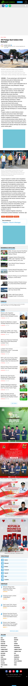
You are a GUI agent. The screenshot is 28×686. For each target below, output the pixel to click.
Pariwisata (16, 657)
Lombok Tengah (18, 649)
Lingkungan (17, 647)
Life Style (3, 647)
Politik (2, 661)
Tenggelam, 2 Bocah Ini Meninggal (11, 222)
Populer (20, 2)
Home (2, 37)
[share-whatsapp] (10, 6)
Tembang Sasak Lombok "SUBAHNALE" (9, 596)
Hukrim (6, 560)
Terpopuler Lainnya (14, 631)
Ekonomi (6, 563)
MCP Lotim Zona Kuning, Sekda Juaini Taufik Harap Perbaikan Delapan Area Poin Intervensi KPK (9, 359)
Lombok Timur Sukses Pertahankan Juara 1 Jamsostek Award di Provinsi (9, 350)
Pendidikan (3, 659)
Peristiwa (16, 659)
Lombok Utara (17, 651)
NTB (15, 653)
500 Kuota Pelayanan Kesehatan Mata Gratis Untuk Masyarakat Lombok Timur (9, 341)
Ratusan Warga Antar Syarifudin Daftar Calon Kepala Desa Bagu (9, 367)
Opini (2, 657)
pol (1, 666)
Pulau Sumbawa (18, 661)
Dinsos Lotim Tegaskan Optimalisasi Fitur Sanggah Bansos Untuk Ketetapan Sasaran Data (9, 314)
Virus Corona (4, 664)
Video (15, 663)
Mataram (3, 653)
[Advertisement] (14, 21)
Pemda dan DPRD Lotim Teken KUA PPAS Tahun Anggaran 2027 (9, 331)
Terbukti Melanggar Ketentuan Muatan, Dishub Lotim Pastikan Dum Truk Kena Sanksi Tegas (9, 386)
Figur (5, 576)
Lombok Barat (9, 216)
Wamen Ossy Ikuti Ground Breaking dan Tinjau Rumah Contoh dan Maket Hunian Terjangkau (8, 377)
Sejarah (6, 573)
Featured (6, 569)
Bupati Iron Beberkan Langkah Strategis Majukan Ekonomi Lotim (10, 322)
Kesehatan (16, 645)
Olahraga (16, 216)
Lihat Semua (14, 403)
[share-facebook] (3, 6)
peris (15, 664)
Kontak (20, 674)
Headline (6, 579)
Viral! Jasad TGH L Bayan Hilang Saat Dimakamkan (10, 605)
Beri (2, 637)
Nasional (3, 655)
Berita (3, 216)
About (7, 674)
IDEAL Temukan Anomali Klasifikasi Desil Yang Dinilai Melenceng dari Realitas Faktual (9, 395)
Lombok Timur (4, 651)
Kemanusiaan (4, 645)
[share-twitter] (6, 6)
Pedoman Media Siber (13, 674)
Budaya (6, 566)
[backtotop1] (27, 676)
